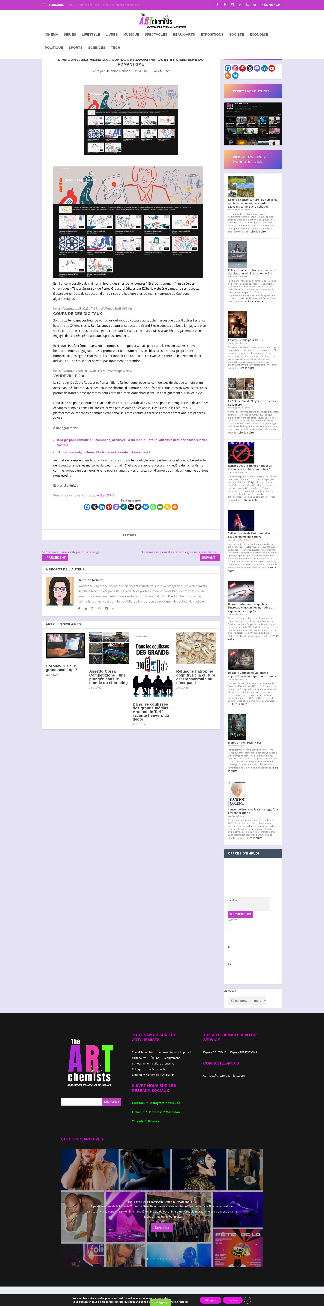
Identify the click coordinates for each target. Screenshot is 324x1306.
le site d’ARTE (105, 495)
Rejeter (233, 1300)
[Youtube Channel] (271, 68)
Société (236, 34)
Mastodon (173, 1112)
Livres (112, 34)
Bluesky (153, 1121)
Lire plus (162, 1227)
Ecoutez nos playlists (251, 91)
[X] (94, 507)
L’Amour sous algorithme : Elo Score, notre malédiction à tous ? (104, 452)
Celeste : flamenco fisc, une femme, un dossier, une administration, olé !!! (252, 271)
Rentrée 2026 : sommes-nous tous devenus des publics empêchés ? (250, 467)
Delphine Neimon (118, 71)
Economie (259, 34)
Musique (131, 34)
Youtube (174, 1103)
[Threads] (131, 507)
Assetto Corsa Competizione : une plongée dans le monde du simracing (108, 677)
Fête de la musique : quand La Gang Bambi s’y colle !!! (162, 1191)
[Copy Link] (167, 507)
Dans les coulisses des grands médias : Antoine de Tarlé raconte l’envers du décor (152, 711)
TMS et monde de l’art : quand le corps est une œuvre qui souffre (253, 535)
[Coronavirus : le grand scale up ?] (66, 645)
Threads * (140, 1121)
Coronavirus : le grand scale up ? (61, 668)
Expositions (212, 34)
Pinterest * (157, 1112)
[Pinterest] (109, 507)
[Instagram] (235, 68)
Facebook (139, 1103)
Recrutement (172, 1057)
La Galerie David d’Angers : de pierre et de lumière (253, 402)
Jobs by (232, 942)
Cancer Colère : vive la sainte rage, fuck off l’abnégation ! (253, 811)
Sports (75, 47)
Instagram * (159, 1103)
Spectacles (156, 34)
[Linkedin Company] (264, 68)
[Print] (175, 507)
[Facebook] (87, 507)
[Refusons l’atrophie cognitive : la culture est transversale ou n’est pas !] (196, 648)
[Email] (160, 507)
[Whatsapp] (153, 507)
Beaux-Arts (184, 34)
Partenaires (139, 1057)
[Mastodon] (116, 507)
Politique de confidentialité (149, 1069)
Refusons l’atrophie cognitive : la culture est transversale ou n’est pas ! (195, 677)
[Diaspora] (138, 507)
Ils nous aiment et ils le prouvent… (153, 1063)
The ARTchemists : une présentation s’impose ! (161, 1052)
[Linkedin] (101, 507)
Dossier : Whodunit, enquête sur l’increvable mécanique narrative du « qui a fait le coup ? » (251, 607)
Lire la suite (258, 231)
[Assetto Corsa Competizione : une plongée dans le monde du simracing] (109, 648)
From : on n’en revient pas (245, 742)
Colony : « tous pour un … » (245, 340)
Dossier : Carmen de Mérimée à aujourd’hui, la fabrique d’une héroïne (252, 674)
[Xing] (123, 507)
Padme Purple (140, 1201)
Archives (230, 991)
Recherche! (240, 914)
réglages (183, 1302)
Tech (115, 47)
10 (176, 1259)
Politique (54, 47)
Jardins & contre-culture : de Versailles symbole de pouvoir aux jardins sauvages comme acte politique (252, 203)
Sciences (96, 47)
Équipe (155, 1057)
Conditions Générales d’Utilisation (153, 1074)
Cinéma (51, 34)
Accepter (210, 1300)
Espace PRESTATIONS (243, 1052)
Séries (70, 34)
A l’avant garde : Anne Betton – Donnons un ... (95, 5)
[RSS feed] (228, 75)
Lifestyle (91, 34)
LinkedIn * (140, 1112)
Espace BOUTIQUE (214, 1052)
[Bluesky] (145, 507)
